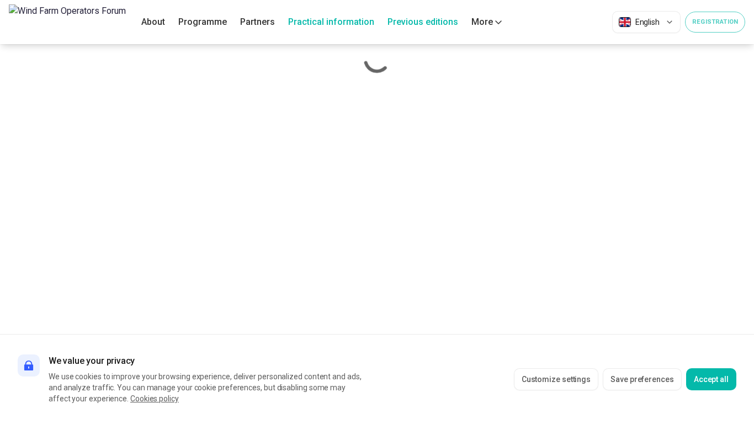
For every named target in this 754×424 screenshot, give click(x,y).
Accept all (711, 379)
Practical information (331, 22)
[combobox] (646, 22)
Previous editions (422, 22)
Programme (202, 22)
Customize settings (556, 379)
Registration (715, 21)
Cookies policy (154, 398)
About (153, 22)
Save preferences (642, 379)
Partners (257, 22)
